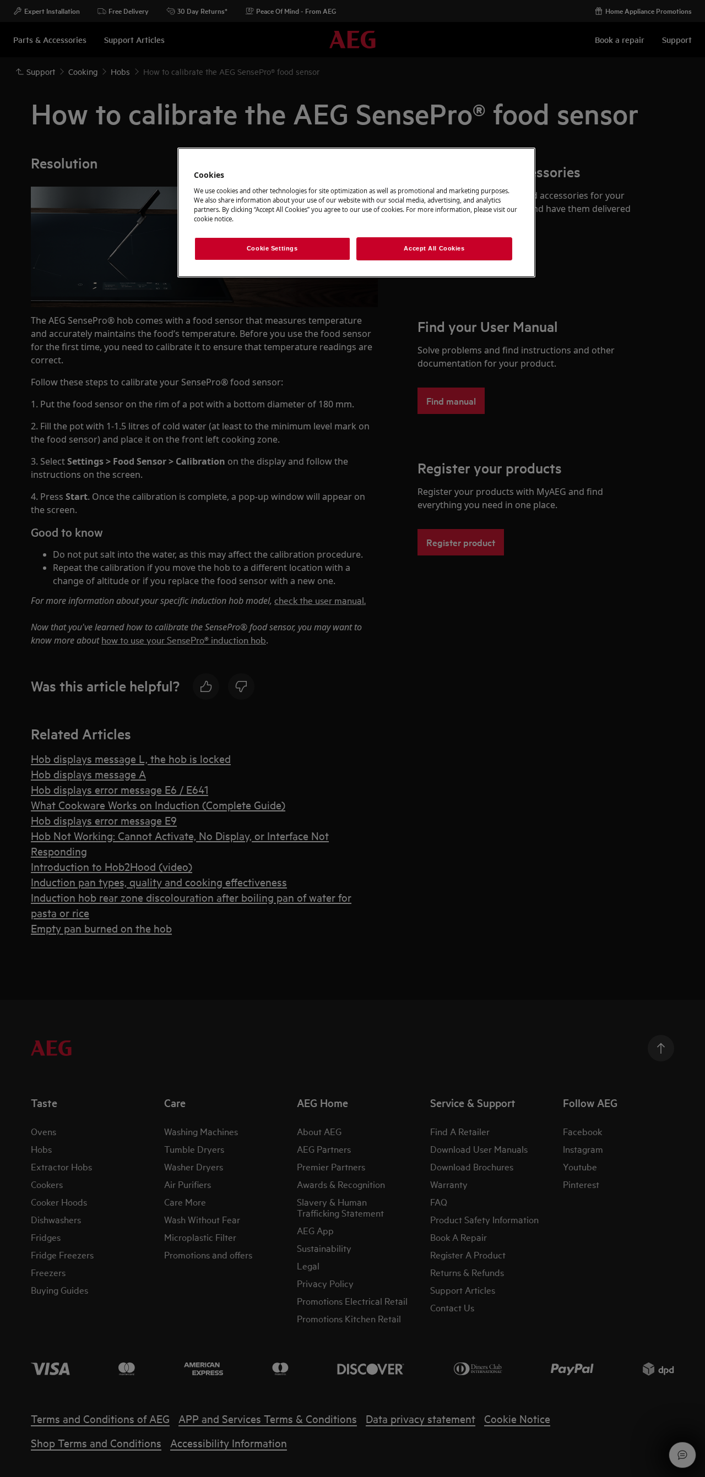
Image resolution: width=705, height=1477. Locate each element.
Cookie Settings (272, 248)
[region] (356, 212)
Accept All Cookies (434, 248)
